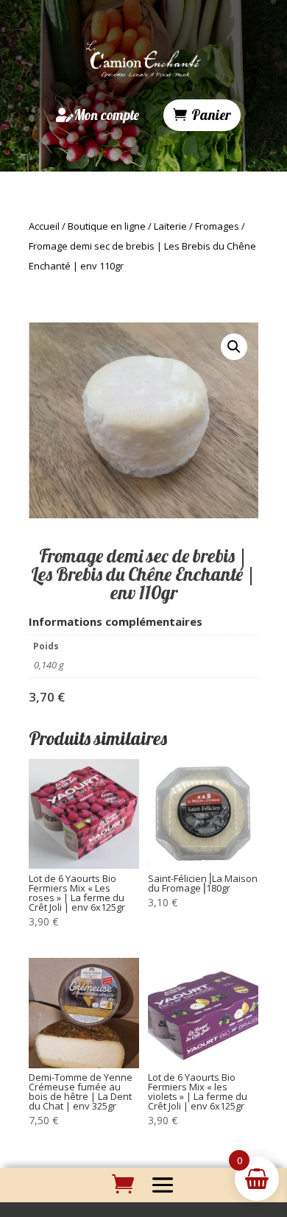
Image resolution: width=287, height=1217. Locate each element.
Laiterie (170, 226)
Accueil (44, 226)
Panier (211, 115)
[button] (234, 347)
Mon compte (106, 115)
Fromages (217, 226)
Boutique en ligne (107, 226)
